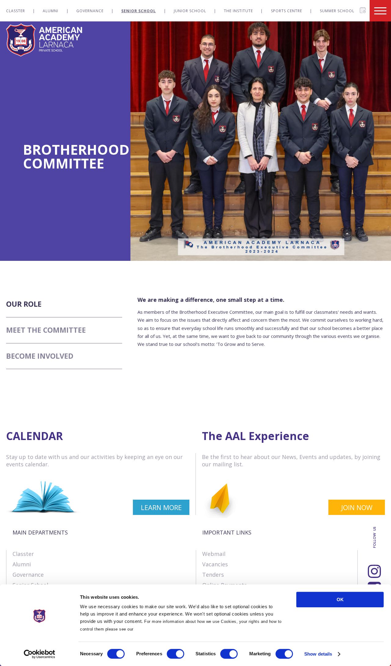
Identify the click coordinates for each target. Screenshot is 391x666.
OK (340, 599)
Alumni (50, 10)
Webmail (213, 553)
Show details (318, 654)
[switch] (175, 654)
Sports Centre (286, 10)
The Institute (238, 10)
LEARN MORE (161, 507)
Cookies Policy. (150, 629)
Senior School (138, 10)
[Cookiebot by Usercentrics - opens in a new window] (39, 654)
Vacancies (215, 564)
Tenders (213, 574)
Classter (15, 10)
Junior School (190, 10)
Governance (90, 10)
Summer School (337, 10)
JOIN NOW (356, 507)
